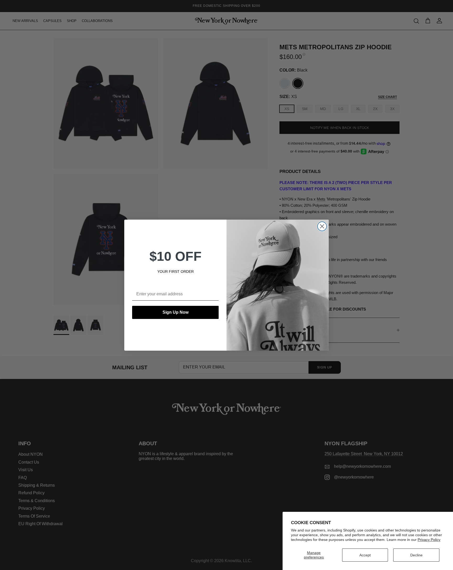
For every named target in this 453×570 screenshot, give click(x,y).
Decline (416, 555)
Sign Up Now (175, 312)
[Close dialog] (322, 226)
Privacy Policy (429, 540)
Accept (365, 555)
